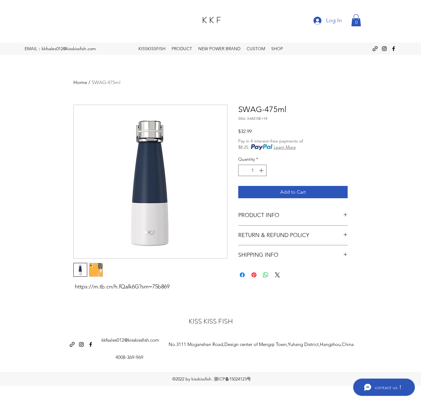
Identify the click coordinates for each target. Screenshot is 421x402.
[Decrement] (243, 170)
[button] (356, 20)
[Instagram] (384, 49)
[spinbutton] (252, 170)
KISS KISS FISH (211, 321)
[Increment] (262, 170)
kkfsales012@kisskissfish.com (130, 340)
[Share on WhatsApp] (265, 275)
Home (80, 82)
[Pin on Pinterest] (254, 275)
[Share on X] (277, 275)
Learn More (285, 147)
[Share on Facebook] (242, 275)
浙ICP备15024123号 (232, 379)
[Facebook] (393, 49)
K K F (211, 20)
